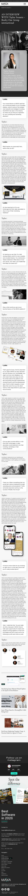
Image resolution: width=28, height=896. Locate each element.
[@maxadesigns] (9, 766)
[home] (4, 4)
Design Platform (4, 856)
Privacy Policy (4, 893)
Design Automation (5, 858)
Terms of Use (12, 893)
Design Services (4, 859)
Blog (2, 872)
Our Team (3, 870)
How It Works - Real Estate (6, 861)
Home (2, 855)
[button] (25, 4)
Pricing (2, 869)
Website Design (4, 875)
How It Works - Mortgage (6, 863)
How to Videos (4, 864)
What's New (3, 866)
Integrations (3, 873)
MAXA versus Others (5, 867)
